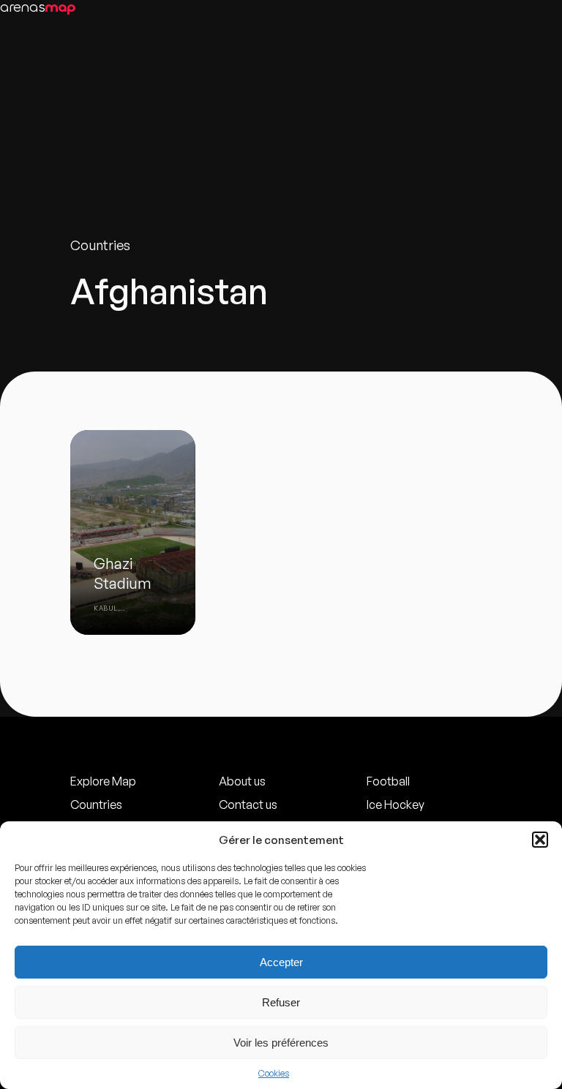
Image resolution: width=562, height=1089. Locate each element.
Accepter (281, 962)
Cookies (273, 1073)
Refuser (281, 1002)
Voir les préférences (281, 1042)
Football (388, 781)
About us (242, 781)
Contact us (248, 804)
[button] (540, 839)
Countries (96, 804)
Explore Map (103, 781)
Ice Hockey (395, 804)
